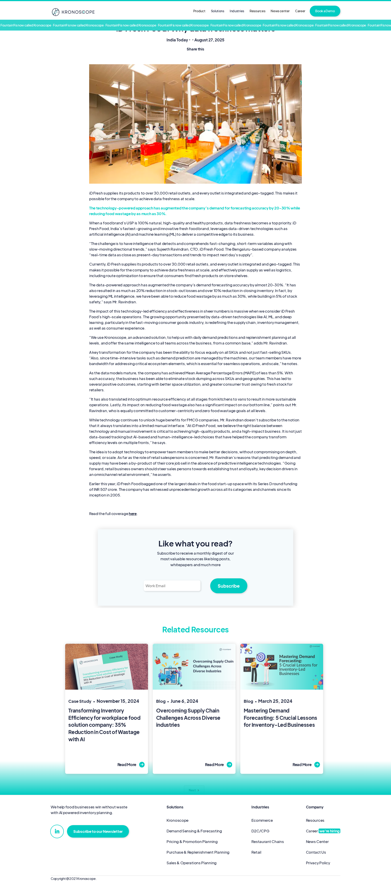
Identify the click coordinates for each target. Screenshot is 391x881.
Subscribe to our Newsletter (98, 831)
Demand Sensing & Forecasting (194, 831)
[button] (217, 11)
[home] (73, 12)
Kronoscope (177, 820)
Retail (256, 852)
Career (300, 11)
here (133, 513)
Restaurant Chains (267, 841)
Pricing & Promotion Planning (192, 841)
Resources (257, 11)
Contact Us (316, 852)
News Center (317, 841)
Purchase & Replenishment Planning (198, 852)
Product (199, 11)
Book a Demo (325, 11)
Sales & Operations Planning (192, 862)
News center (280, 11)
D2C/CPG (260, 831)
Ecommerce (262, 820)
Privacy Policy (318, 862)
